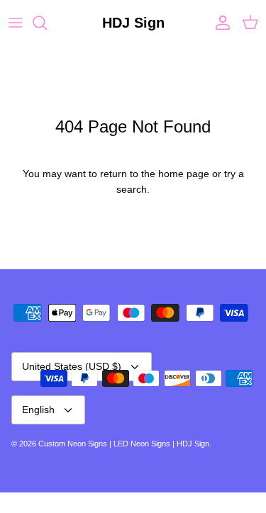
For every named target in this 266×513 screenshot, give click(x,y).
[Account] (219, 22)
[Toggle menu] (15, 22)
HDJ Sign (193, 443)
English (38, 409)
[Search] (46, 22)
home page (183, 173)
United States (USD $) (71, 366)
